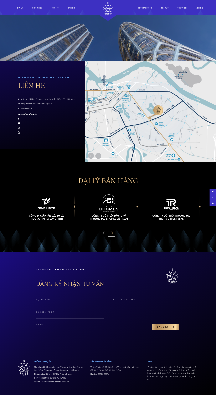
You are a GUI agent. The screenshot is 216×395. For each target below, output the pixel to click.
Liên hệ (199, 8)
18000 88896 (26, 108)
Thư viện (182, 8)
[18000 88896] (213, 197)
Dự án (20, 8)
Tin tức (165, 8)
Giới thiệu (37, 8)
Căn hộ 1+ (73, 8)
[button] (104, 233)
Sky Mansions (145, 8)
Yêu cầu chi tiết (123, 300)
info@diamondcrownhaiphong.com (36, 103)
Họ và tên (43, 300)
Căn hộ (55, 8)
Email (40, 325)
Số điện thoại (46, 312)
